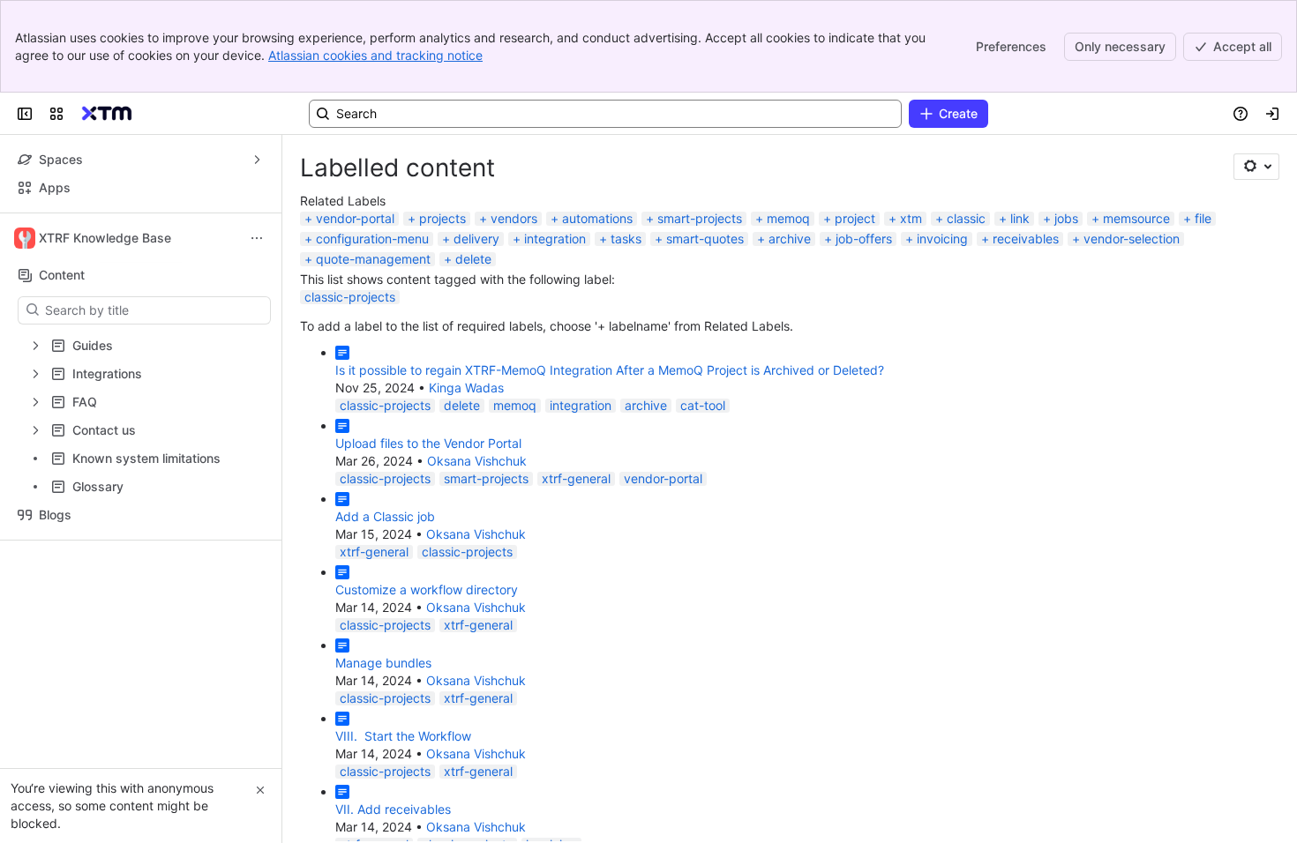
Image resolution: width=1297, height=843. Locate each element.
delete (473, 258)
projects (442, 218)
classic (966, 218)
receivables (1026, 238)
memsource (1136, 218)
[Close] (260, 790)
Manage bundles (383, 662)
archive (789, 238)
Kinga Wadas (466, 387)
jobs (1066, 218)
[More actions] (256, 238)
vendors (514, 218)
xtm (911, 218)
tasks (626, 238)
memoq (788, 218)
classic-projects (349, 296)
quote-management (373, 258)
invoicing (942, 238)
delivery (476, 238)
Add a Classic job (385, 516)
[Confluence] (107, 114)
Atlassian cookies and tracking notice (375, 55)
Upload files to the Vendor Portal (428, 443)
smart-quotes (705, 238)
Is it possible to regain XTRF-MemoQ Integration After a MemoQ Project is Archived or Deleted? (609, 369)
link (1020, 218)
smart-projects (699, 218)
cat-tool (702, 405)
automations (597, 218)
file (1203, 218)
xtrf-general (576, 478)
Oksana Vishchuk (477, 460)
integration (555, 238)
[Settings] (1256, 166)
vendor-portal (355, 218)
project (855, 218)
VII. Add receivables (393, 809)
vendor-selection (1131, 238)
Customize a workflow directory (426, 589)
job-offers (864, 238)
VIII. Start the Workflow (403, 735)
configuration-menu (372, 238)
